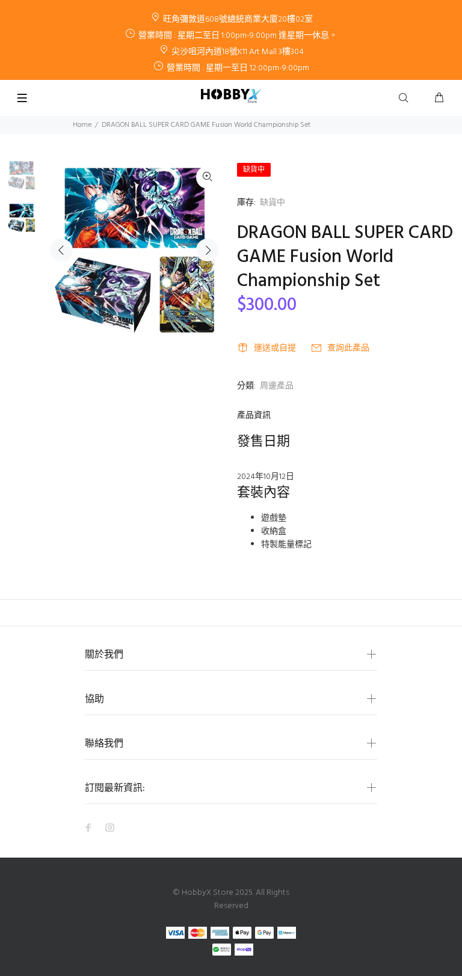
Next (207, 250)
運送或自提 (275, 348)
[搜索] (406, 98)
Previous (61, 250)
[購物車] (439, 98)
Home (82, 125)
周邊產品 (277, 386)
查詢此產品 (348, 348)
